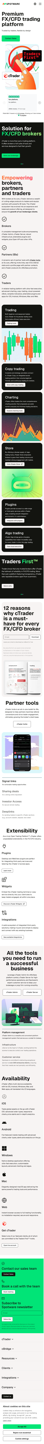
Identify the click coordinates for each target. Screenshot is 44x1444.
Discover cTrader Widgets (13, 904)
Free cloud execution (14, 546)
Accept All (22, 1426)
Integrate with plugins (15, 521)
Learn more (7, 1420)
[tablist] (22, 799)
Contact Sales (10, 38)
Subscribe (7, 1319)
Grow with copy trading (15, 385)
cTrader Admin (12, 992)
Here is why (8, 586)
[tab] (21, 594)
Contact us (7, 1396)
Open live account (10, 1245)
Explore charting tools (15, 411)
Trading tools (11, 323)
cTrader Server (32, 992)
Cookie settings (22, 1439)
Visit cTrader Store (13, 464)
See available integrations (13, 937)
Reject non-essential (22, 1432)
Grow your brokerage (10, 155)
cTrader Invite (35, 260)
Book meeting (8, 1292)
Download (35, 637)
